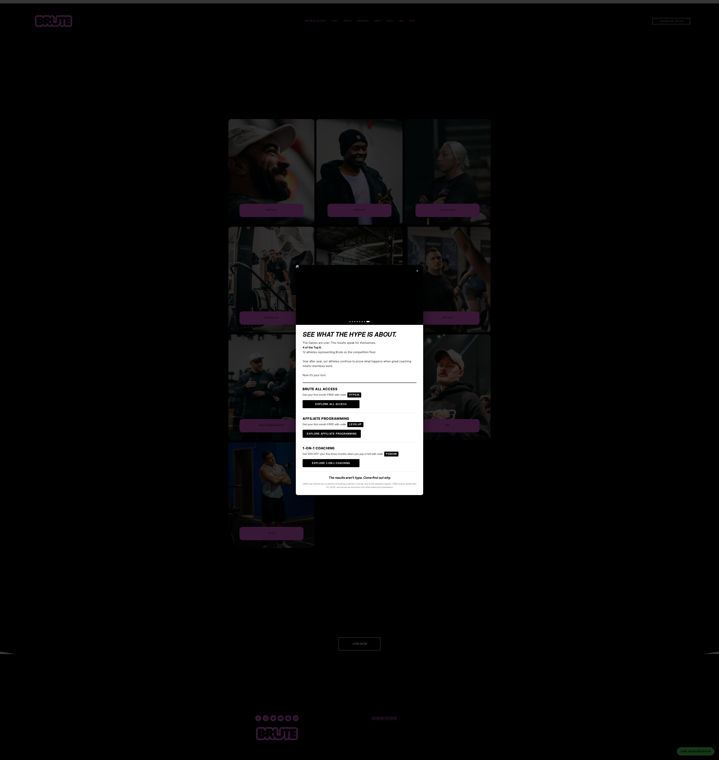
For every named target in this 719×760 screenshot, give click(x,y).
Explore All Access (331, 404)
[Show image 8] (368, 321)
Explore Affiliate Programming (332, 433)
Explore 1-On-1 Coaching (331, 463)
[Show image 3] (355, 321)
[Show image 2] (352, 321)
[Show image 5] (359, 321)
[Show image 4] (357, 321)
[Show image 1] (350, 321)
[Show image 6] (362, 321)
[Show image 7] (364, 321)
